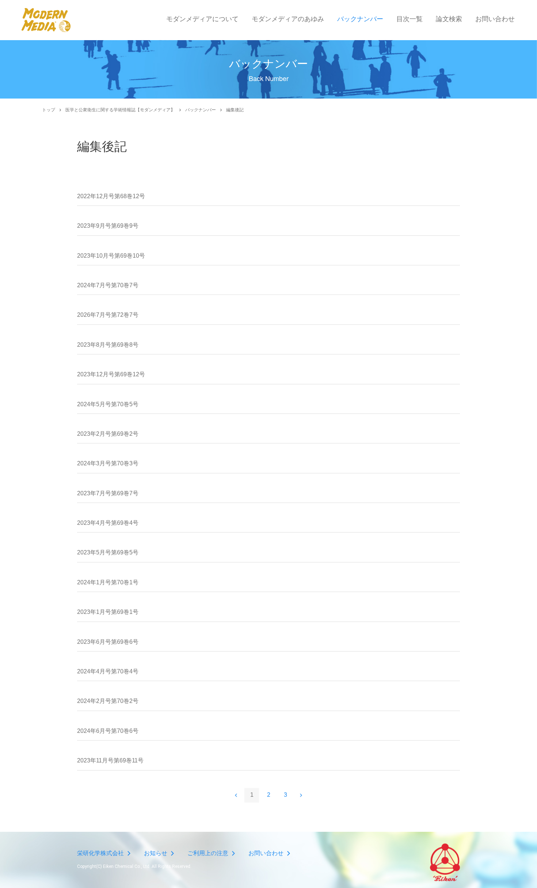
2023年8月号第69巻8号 (107, 345)
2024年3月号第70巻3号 (107, 463)
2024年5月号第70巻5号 (107, 404)
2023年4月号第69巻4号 (107, 523)
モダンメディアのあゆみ (288, 19)
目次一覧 (409, 19)
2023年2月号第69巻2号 (107, 434)
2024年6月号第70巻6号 (107, 731)
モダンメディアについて (202, 19)
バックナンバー (360, 19)
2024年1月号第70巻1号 (107, 582)
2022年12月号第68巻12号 (111, 196)
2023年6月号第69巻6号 (107, 642)
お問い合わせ (495, 19)
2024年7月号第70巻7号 (107, 285)
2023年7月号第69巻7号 (107, 493)
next (301, 795)
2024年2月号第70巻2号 (107, 701)
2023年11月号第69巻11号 (110, 760)
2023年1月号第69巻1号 (107, 612)
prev (236, 795)
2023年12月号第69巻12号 (111, 374)
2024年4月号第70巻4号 (107, 671)
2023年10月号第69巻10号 (111, 256)
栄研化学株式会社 (100, 853)
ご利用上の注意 (207, 853)
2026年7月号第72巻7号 (107, 315)
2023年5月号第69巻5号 (107, 552)
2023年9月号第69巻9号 (107, 226)
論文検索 (449, 19)
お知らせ (155, 853)
